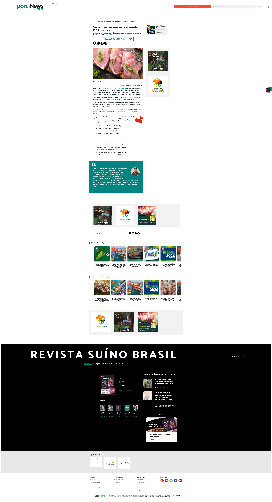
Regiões (260, 7)
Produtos (142, 15)
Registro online (140, 480)
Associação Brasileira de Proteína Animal (115, 88)
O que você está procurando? (220, 7)
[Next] (179, 258)
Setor (126, 15)
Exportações (101, 21)
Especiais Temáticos (134, 15)
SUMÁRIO (122, 382)
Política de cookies (94, 485)
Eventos (153, 15)
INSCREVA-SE (123, 385)
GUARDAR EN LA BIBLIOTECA (113, 39)
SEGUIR (103, 417)
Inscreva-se (88, 363)
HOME (94, 21)
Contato (139, 490)
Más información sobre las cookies (98, 488)
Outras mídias (116, 482)
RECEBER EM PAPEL (125, 391)
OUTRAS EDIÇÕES (236, 356)
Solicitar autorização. (149, 497)
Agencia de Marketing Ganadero (162, 497)
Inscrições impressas (142, 482)
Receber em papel (192, 7)
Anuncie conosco (141, 485)
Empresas (147, 15)
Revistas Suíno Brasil (118, 480)
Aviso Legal (92, 480)
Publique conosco (141, 488)
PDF (130, 39)
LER (120, 378)
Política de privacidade (95, 482)
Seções (122, 15)
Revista (118, 15)
